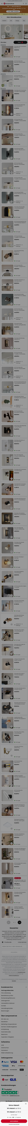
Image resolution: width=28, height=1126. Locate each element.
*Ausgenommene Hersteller (14, 1124)
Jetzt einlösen (14, 1121)
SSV (14, 1117)
